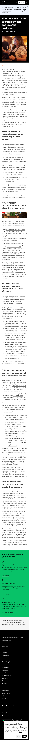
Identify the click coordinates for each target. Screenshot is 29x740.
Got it (24, 736)
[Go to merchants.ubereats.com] (5, 2)
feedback (4, 461)
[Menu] (27, 2)
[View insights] (3, 580)
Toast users (13, 540)
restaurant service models (14, 247)
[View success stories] (3, 599)
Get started (21, 2)
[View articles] (3, 561)
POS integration (12, 446)
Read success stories (8, 602)
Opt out (18, 736)
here (20, 731)
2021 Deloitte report (14, 166)
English (5, 712)
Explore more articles (8, 565)
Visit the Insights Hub (8, 583)
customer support (7, 11)
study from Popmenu (12, 184)
